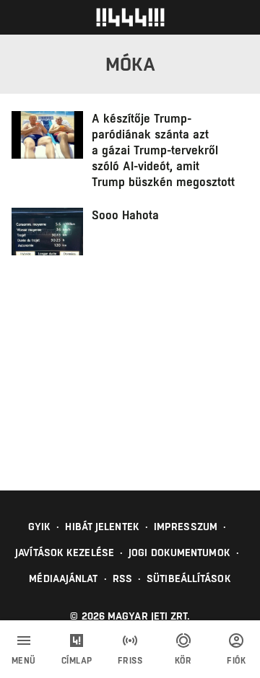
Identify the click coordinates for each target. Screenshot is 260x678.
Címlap (76, 661)
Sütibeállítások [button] (189, 578)
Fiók (236, 661)
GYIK (39, 526)
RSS (122, 578)
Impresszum (185, 526)
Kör (183, 661)
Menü (24, 661)
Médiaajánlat (63, 578)
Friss (130, 661)
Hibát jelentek (102, 526)
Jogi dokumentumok (179, 552)
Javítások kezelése (64, 552)
